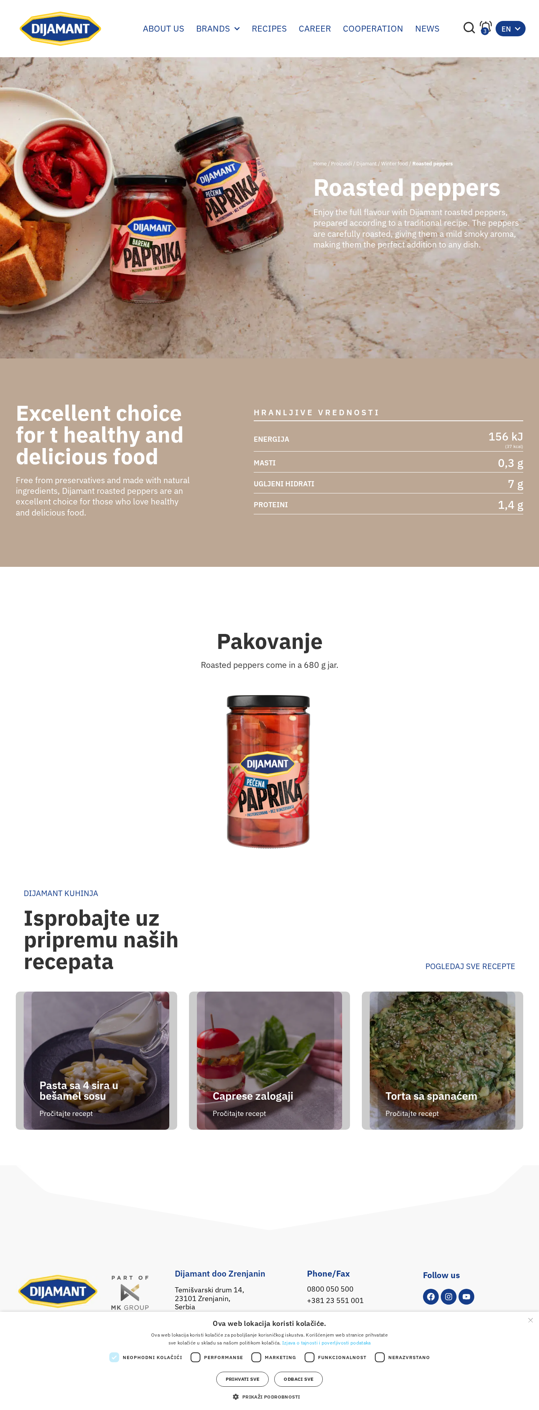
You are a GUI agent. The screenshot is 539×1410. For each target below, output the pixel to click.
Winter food (394, 163)
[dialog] (269, 1361)
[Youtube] (466, 1297)
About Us (163, 28)
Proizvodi (341, 163)
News (427, 28)
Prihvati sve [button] (243, 1379)
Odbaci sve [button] (298, 1379)
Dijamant (366, 163)
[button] (269, 1397)
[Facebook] (431, 1297)
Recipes (269, 28)
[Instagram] (449, 1297)
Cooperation (373, 28)
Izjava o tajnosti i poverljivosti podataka (326, 1343)
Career (315, 28)
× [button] (530, 1320)
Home (320, 163)
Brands (213, 28)
